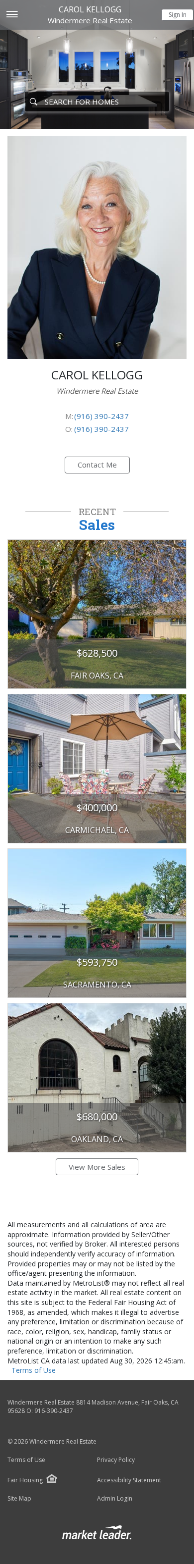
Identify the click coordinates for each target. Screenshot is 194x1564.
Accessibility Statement (129, 1480)
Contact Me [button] (97, 464)
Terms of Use (33, 1370)
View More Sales (97, 1167)
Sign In (178, 14)
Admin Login (114, 1499)
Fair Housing (25, 1480)
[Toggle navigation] (11, 15)
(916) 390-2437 (101, 416)
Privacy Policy (116, 1460)
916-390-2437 (53, 1411)
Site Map (19, 1499)
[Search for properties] (33, 101)
